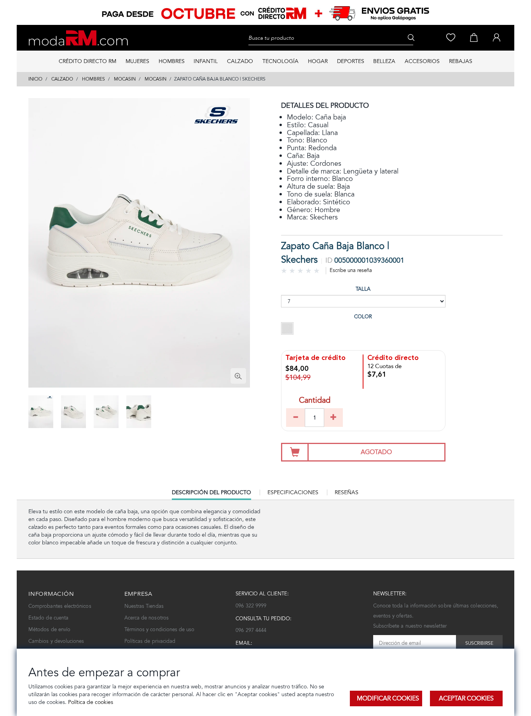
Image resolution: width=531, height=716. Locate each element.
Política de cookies (89, 702)
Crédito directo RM (87, 61)
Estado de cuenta (48, 617)
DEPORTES (350, 61)
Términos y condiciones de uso (159, 629)
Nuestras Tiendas (144, 606)
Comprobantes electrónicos (59, 606)
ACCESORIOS (422, 61)
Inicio (35, 79)
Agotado (376, 452)
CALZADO (240, 61)
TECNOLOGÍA (280, 61)
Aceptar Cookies (466, 698)
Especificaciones (292, 492)
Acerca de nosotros (146, 617)
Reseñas (346, 492)
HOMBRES (172, 61)
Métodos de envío (49, 629)
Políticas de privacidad (150, 641)
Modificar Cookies (388, 698)
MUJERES (137, 61)
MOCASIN (125, 79)
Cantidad (314, 401)
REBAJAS (460, 61)
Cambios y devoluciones (56, 641)
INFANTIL (206, 61)
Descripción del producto (211, 494)
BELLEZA (384, 61)
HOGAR (318, 61)
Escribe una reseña (351, 270)
